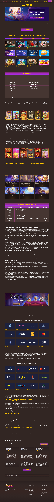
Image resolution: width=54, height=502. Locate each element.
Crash (32, 38)
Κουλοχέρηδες (43, 38)
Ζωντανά (20, 38)
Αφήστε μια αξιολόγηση (44, 444)
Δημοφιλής (9, 38)
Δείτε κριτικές (27, 469)
